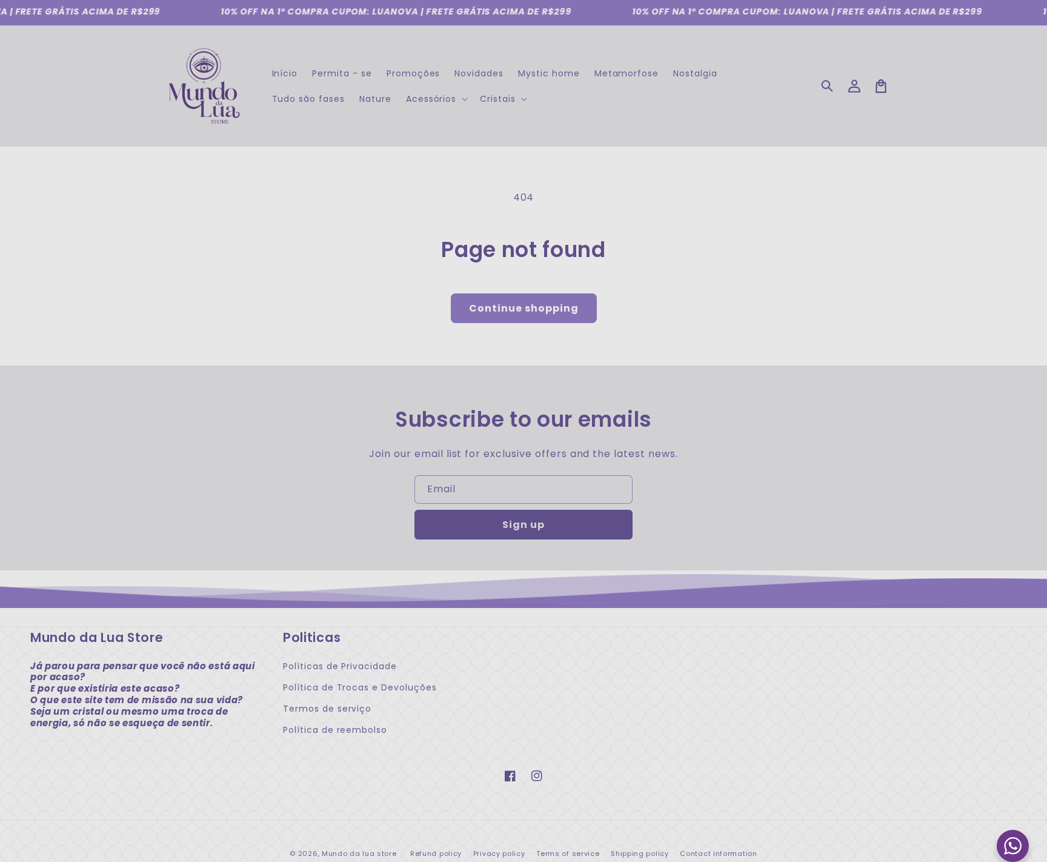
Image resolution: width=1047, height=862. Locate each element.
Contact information (718, 853)
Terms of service (567, 853)
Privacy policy (499, 853)
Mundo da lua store (359, 853)
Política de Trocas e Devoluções (360, 687)
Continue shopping (524, 308)
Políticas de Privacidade (340, 666)
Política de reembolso (335, 730)
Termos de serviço (327, 709)
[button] (827, 86)
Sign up (523, 525)
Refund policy (436, 853)
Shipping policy (640, 853)
